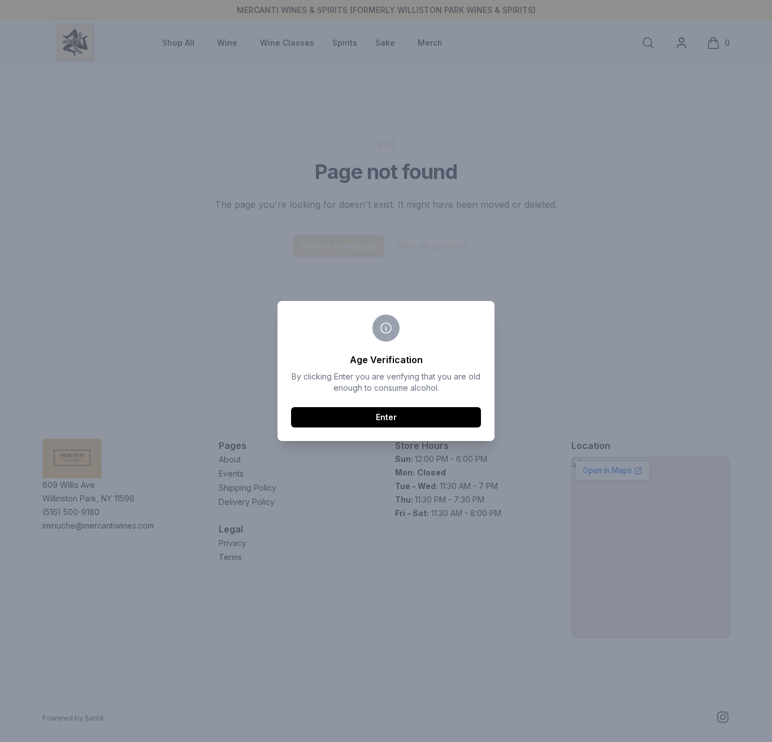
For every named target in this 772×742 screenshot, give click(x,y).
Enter (386, 417)
